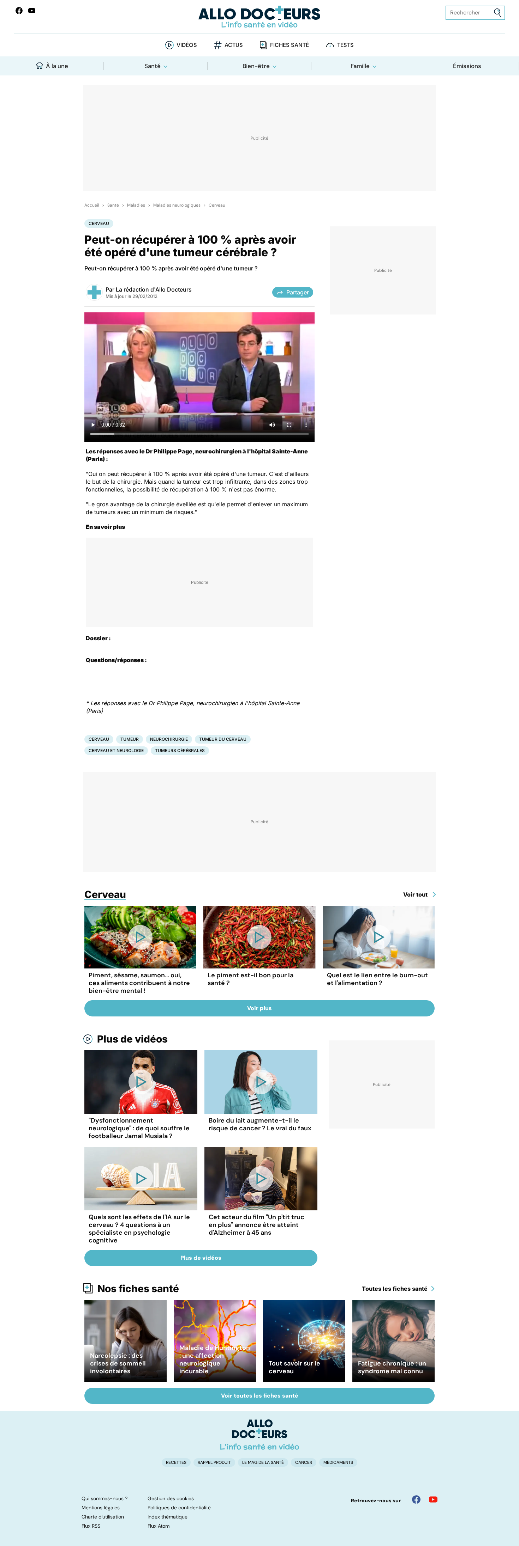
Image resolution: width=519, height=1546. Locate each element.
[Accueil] (259, 1434)
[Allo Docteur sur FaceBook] (19, 10)
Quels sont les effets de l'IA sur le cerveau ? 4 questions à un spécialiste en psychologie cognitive (139, 1229)
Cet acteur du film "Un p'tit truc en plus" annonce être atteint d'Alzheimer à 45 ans (256, 1225)
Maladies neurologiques (177, 205)
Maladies (136, 205)
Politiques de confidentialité (179, 1507)
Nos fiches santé (138, 1288)
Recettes (176, 1462)
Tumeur (129, 739)
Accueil (91, 205)
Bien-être (256, 66)
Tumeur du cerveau (222, 739)
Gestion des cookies (171, 1498)
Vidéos (187, 45)
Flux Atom (158, 1526)
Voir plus (259, 1008)
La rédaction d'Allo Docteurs (154, 289)
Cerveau (217, 205)
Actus (234, 45)
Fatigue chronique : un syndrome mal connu (392, 1367)
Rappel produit (214, 1462)
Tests (345, 45)
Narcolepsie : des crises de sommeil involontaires (118, 1363)
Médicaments (338, 1462)
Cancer (303, 1462)
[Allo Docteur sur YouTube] (433, 1499)
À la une (57, 66)
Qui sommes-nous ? (104, 1498)
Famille (360, 66)
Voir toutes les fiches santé (259, 1395)
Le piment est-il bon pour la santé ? (250, 979)
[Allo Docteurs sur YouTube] (31, 10)
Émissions (467, 66)
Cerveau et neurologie (116, 750)
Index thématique (167, 1517)
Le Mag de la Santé (263, 1462)
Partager (297, 292)
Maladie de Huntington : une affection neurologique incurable (214, 1359)
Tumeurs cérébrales (180, 750)
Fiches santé (289, 45)
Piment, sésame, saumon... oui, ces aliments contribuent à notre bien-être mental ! (139, 983)
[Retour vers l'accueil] (259, 17)
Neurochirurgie (169, 739)
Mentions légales (101, 1507)
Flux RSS (91, 1526)
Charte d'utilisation (103, 1517)
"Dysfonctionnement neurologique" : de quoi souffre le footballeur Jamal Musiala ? (139, 1128)
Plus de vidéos (132, 1039)
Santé (152, 66)
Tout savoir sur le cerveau (294, 1367)
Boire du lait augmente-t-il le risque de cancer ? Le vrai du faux (260, 1124)
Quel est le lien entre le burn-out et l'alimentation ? (377, 979)
